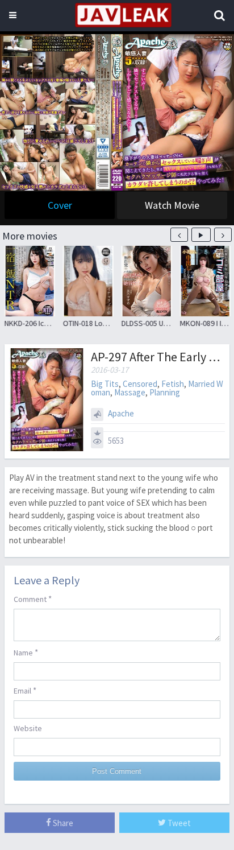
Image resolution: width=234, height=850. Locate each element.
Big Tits (105, 383)
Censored (140, 383)
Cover (60, 205)
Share (62, 823)
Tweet (178, 823)
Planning (164, 392)
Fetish (172, 383)
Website (28, 728)
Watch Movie (172, 205)
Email (25, 690)
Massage (129, 392)
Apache (121, 413)
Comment (33, 598)
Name (26, 652)
